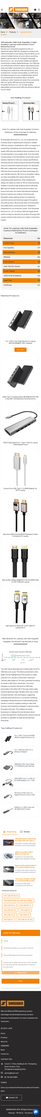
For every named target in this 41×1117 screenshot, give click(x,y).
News (3, 1050)
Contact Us (5, 1054)
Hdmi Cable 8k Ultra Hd (11, 896)
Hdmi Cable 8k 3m (9, 905)
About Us (4, 1042)
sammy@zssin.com (11, 1073)
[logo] (18, 9)
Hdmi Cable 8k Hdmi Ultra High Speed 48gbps (18, 900)
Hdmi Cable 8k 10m (10, 910)
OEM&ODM (5, 1046)
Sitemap (11, 1113)
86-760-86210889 (10, 1077)
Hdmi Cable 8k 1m (25, 905)
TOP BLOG (20, 1113)
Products (12, 32)
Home (3, 32)
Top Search (28, 1113)
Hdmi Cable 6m (25, 910)
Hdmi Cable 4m (8, 919)
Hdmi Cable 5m (24, 915)
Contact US (13, 1098)
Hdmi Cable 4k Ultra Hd (25, 919)
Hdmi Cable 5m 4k (9, 915)
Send (20, 981)
